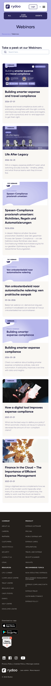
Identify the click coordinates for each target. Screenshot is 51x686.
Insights (29, 562)
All (9, 16)
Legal (4, 562)
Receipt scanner (32, 557)
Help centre (7, 604)
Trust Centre (7, 583)
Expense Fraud (32, 591)
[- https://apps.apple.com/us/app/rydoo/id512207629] (10, 624)
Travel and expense (34, 552)
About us (6, 526)
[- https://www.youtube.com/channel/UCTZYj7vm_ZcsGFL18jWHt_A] (24, 658)
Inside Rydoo (7, 547)
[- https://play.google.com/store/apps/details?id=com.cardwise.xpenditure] (11, 631)
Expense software (33, 526)
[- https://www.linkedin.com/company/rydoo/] (5, 658)
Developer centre (9, 609)
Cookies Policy (19, 664)
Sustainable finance (34, 596)
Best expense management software (36, 578)
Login (33, 7)
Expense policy (32, 601)
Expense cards (32, 542)
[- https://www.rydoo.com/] (13, 8)
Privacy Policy (7, 664)
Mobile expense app (34, 536)
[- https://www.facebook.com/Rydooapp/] (11, 658)
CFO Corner (7, 573)
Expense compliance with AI (36, 585)
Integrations (31, 547)
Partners (5, 536)
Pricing (29, 531)
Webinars (15, 34)
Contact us (7, 557)
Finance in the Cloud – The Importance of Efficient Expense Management (23, 471)
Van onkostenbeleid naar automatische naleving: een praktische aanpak (24, 290)
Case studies (23, 16)
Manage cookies (32, 664)
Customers (6, 542)
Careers (5, 531)
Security (5, 552)
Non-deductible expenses (36, 573)
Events (39, 16)
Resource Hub (8, 588)
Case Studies (7, 593)
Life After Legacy (16, 154)
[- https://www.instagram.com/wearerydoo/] (17, 658)
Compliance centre (10, 578)
